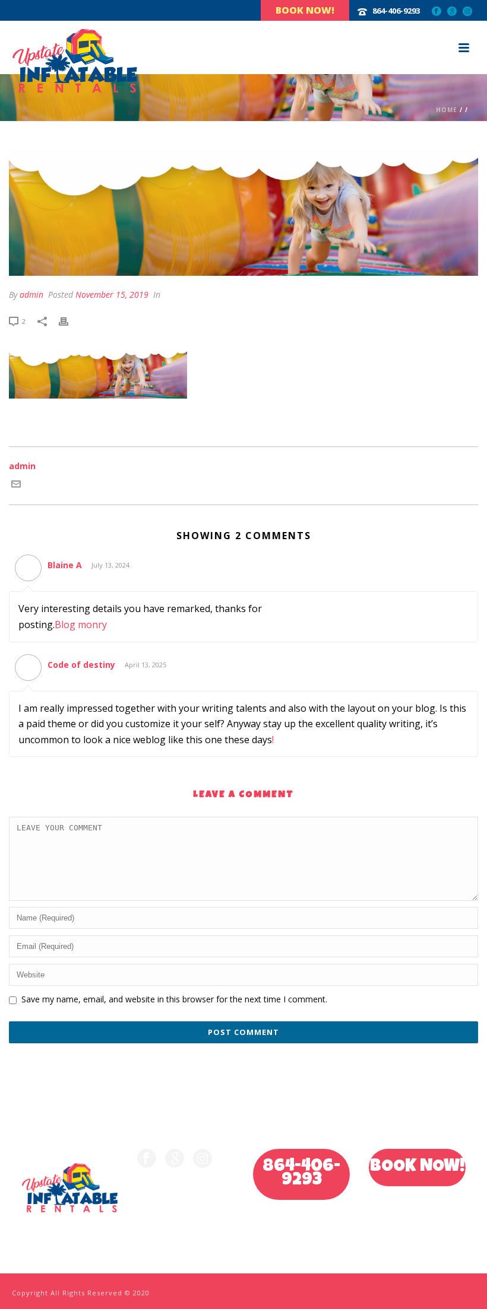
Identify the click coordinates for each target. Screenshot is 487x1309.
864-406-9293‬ (396, 10)
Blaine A (65, 565)
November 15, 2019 (111, 294)
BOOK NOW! (417, 1167)
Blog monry (81, 624)
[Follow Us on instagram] (202, 1159)
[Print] (69, 320)
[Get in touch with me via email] (16, 485)
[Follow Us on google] (174, 1159)
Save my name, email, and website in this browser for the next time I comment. (174, 999)
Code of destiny (81, 664)
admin (31, 294)
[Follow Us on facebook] (146, 1159)
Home (446, 110)
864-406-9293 (301, 1174)
